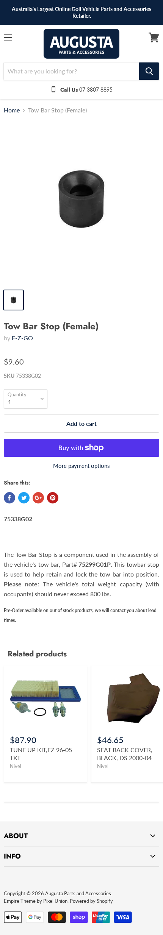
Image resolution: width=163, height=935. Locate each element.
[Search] (149, 71)
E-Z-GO (22, 337)
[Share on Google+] (38, 497)
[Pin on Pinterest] (52, 497)
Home (12, 110)
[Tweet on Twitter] (24, 497)
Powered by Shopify (91, 901)
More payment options (81, 466)
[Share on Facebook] (9, 497)
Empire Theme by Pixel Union (35, 901)
